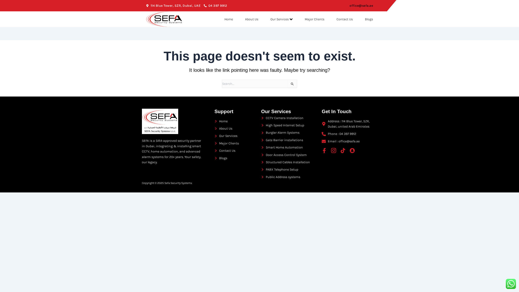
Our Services (279, 19)
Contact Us (345, 19)
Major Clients (314, 19)
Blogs (369, 19)
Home (228, 19)
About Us (251, 19)
